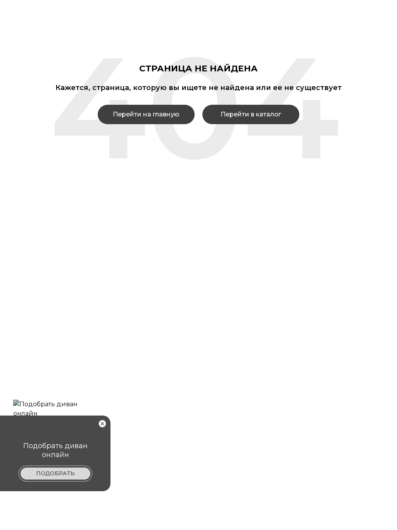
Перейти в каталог (251, 114)
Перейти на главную (146, 114)
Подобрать (55, 473)
